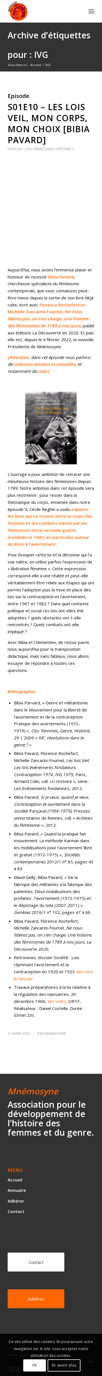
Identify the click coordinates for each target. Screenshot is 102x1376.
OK (34, 1365)
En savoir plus (64, 1365)
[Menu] (91, 11)
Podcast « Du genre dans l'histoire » (41, 149)
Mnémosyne (55, 1033)
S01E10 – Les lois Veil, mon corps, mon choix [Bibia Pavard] (49, 123)
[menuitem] (91, 11)
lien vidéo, (58, 1001)
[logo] (42, 11)
